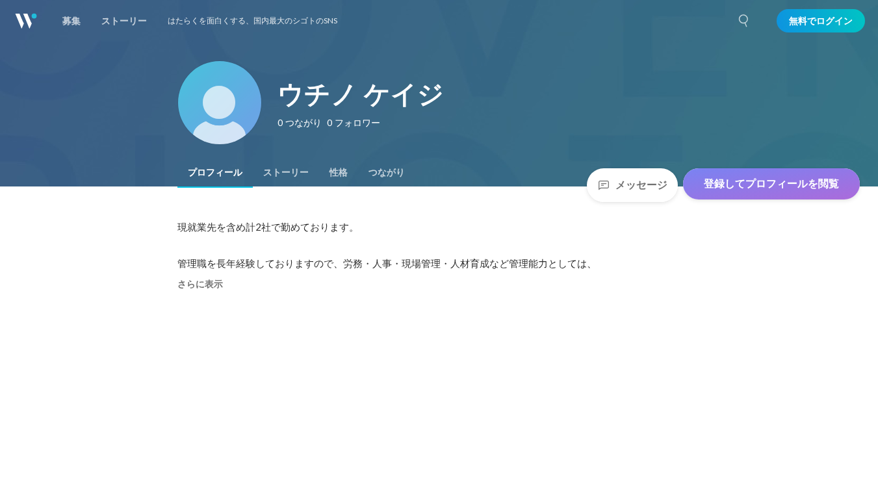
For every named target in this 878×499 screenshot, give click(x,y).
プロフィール (215, 172)
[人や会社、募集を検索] (744, 21)
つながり (386, 172)
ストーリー (286, 172)
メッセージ (641, 184)
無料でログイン (821, 20)
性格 (338, 172)
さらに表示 (200, 283)
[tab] (215, 172)
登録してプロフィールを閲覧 (771, 183)
